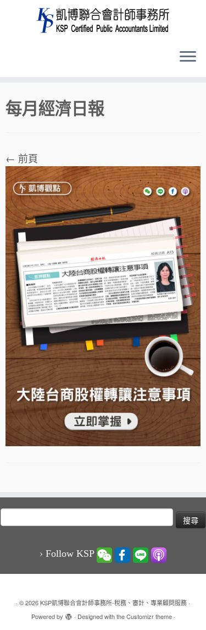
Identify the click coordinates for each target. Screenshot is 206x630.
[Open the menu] (188, 57)
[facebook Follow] (122, 554)
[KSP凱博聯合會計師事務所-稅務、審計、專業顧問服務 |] (103, 20)
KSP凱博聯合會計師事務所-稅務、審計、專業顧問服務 (113, 602)
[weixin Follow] (104, 554)
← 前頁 (21, 158)
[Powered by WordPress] (69, 614)
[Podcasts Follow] (158, 554)
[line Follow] (140, 554)
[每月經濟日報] (103, 304)
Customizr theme (149, 616)
